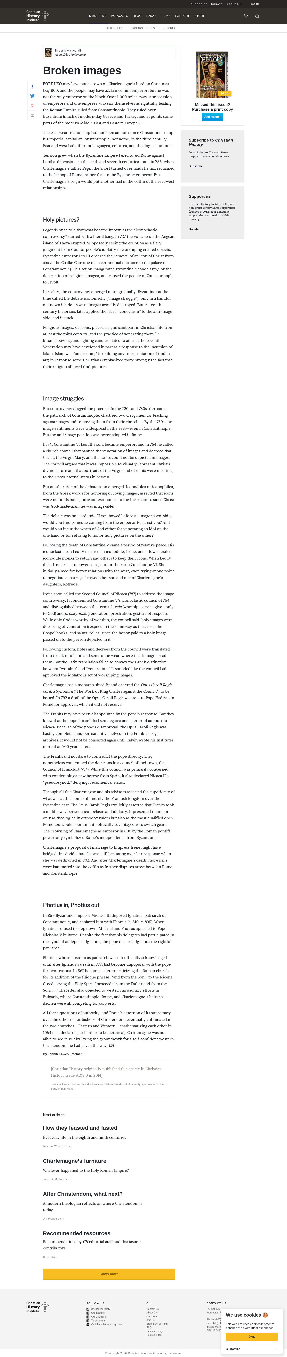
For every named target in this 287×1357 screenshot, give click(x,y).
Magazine (98, 16)
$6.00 (224, 93)
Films (166, 16)
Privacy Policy (154, 1331)
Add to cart (212, 117)
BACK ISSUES (114, 28)
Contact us (152, 1308)
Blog (137, 16)
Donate (217, 4)
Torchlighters (98, 1320)
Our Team (152, 1316)
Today (151, 16)
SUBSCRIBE (169, 28)
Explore (182, 16)
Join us (150, 1320)
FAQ (149, 1327)
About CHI (234, 4)
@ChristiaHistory (100, 1308)
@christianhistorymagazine (106, 1324)
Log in (254, 4)
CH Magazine (98, 1316)
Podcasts (119, 16)
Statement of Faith (157, 1323)
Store (200, 16)
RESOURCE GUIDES (142, 28)
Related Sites (154, 1334)
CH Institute (97, 1312)
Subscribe (199, 4)
